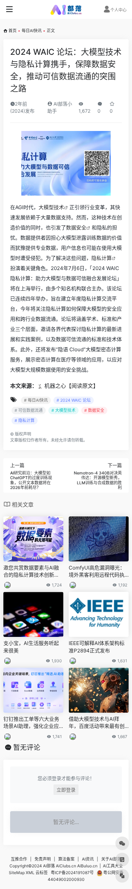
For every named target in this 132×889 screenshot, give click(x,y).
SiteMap (17, 872)
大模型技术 (51, 207)
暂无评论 (26, 747)
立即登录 (66, 790)
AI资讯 (88, 859)
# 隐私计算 (25, 420)
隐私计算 (101, 258)
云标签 (42, 872)
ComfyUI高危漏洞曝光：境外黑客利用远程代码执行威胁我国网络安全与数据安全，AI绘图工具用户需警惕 (97, 571)
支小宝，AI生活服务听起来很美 (31, 646)
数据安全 (76, 227)
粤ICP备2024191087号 (72, 872)
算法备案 (66, 859)
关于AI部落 (111, 859)
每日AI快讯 (32, 30)
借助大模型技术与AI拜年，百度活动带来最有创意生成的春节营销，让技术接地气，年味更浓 (97, 723)
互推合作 (19, 859)
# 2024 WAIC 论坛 (74, 400)
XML (30, 872)
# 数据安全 (94, 410)
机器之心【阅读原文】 (71, 385)
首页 (12, 30)
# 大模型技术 (63, 410)
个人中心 (118, 10)
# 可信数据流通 (29, 410)
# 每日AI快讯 (36, 400)
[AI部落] (66, 9)
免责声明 (43, 859)
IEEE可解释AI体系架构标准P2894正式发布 (97, 646)
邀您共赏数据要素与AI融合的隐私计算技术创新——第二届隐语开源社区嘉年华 (31, 571)
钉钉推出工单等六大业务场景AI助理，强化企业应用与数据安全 (31, 723)
